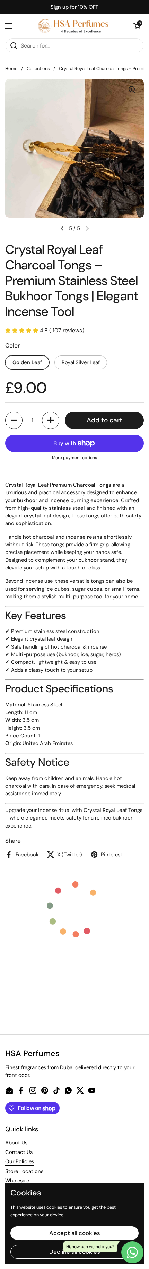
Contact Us (19, 1152)
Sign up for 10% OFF (74, 7)
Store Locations (24, 1171)
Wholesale (17, 1180)
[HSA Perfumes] (73, 26)
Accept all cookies (74, 1233)
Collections (38, 68)
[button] (137, 26)
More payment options (74, 458)
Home (11, 68)
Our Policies (19, 1161)
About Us (16, 1142)
